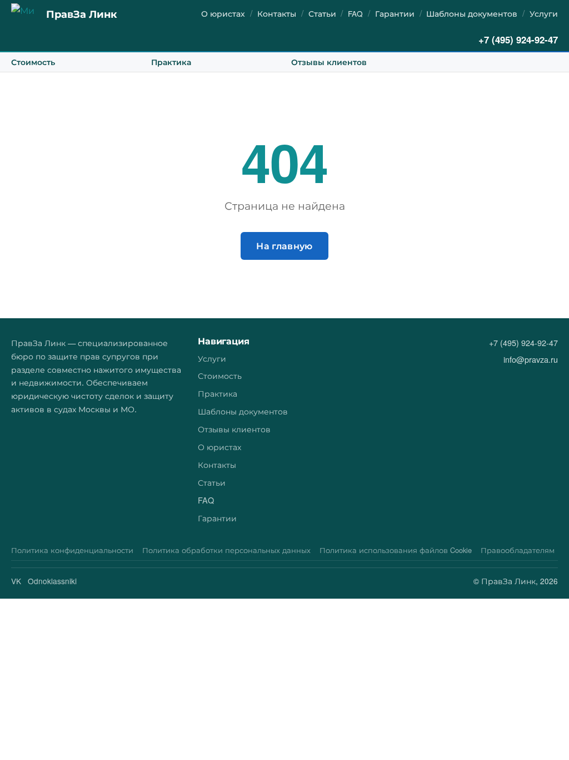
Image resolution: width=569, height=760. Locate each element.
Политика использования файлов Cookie (396, 550)
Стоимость (33, 61)
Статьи (322, 13)
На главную (284, 245)
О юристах (223, 13)
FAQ (355, 13)
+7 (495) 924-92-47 (518, 39)
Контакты (276, 13)
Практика (171, 61)
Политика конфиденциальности (72, 550)
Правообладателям (518, 550)
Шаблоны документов (471, 13)
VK (16, 580)
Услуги (544, 13)
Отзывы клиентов (329, 61)
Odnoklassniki (52, 580)
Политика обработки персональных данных (226, 550)
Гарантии (395, 13)
